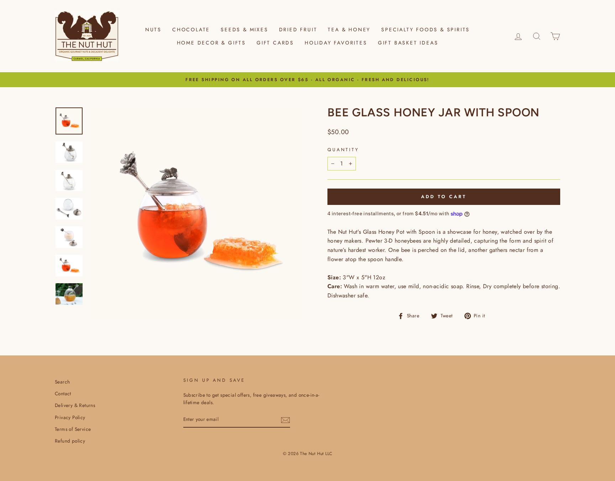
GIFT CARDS (275, 42)
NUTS (153, 29)
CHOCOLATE (191, 29)
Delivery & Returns (75, 405)
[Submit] (285, 419)
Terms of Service (73, 429)
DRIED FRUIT (298, 29)
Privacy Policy (70, 417)
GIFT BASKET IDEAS (408, 42)
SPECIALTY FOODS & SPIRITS (425, 29)
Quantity (343, 149)
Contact (63, 393)
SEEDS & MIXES (244, 29)
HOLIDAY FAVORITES (336, 42)
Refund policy (70, 440)
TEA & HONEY (349, 29)
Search (62, 381)
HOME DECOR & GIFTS (211, 42)
